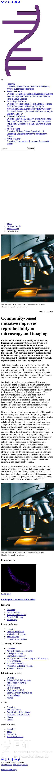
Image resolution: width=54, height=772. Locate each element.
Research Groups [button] (14, 91)
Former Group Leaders (17, 99)
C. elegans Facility (15, 653)
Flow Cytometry (44, 109)
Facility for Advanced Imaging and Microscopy (27, 658)
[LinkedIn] (9, 2)
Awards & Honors (15, 89)
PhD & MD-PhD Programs (28, 119)
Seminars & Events (15, 736)
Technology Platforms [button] (16, 101)
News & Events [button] (13, 139)
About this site (6, 765)
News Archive (22, 141)
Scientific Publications (39, 86)
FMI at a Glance (23, 131)
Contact (10, 136)
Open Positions (30, 121)
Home (9, 223)
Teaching (20, 121)
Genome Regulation (25, 94)
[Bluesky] (2, 2)
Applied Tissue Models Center (29, 104)
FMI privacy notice (20, 765)
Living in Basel (44, 124)
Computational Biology (24, 106)
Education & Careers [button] (16, 116)
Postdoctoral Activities (16, 683)
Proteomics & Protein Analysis (39, 111)
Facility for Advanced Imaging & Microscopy (25, 107)
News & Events (13, 226)
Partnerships (28, 89)
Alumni (10, 126)
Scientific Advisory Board (28, 134)
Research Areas (22, 86)
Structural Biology (15, 114)
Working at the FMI (15, 690)
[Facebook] (12, 2)
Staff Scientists (25, 96)
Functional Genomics (16, 111)
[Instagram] (5, 2)
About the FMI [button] (13, 129)
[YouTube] (15, 2)
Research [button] (11, 84)
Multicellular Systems (43, 94)
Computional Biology (16, 656)
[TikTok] (19, 2)
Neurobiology (13, 96)
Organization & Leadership (18, 712)
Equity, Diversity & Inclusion (24, 124)
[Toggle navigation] (2, 79)
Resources (33, 141)
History (43, 134)
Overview (11, 86)
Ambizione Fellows (41, 96)
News (9, 731)
